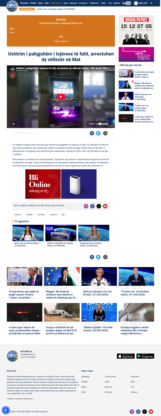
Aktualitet (24, 3)
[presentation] (149, 65)
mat (63, 214)
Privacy (11, 398)
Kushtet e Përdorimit (24, 398)
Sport (66, 3)
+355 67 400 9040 (28, 357)
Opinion (117, 3)
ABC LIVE (143, 3)
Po (13, 28)
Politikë (33, 3)
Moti (103, 3)
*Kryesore (17, 214)
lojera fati (53, 214)
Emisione (83, 3)
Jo (13, 32)
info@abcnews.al (27, 354)
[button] (5, 410)
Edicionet (94, 3)
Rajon (40, 3)
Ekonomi (73, 3)
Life (110, 3)
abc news (41, 214)
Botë (47, 3)
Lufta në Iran (56, 3)
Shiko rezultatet (61, 41)
